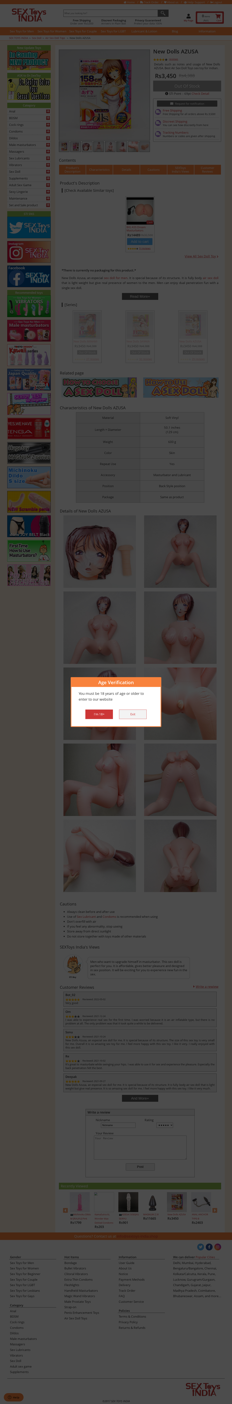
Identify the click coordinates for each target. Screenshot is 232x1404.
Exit (132, 714)
